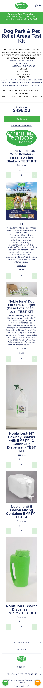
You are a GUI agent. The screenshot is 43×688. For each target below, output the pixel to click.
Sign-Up (21, 649)
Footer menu (21, 642)
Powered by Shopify (21, 686)
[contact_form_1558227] (5, 683)
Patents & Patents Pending (21, 674)
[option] (21, 16)
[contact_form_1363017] (38, 683)
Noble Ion (21, 667)
